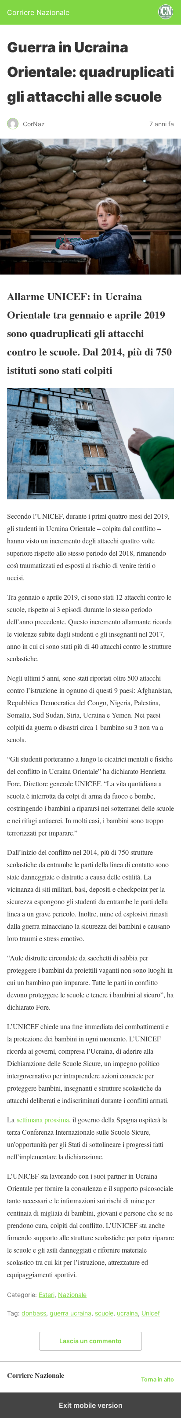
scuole (104, 1313)
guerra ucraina (70, 1313)
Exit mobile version (91, 1405)
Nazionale (72, 1294)
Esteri (46, 1294)
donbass (34, 1313)
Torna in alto (157, 1379)
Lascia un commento (90, 1341)
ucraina (127, 1313)
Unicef (150, 1313)
